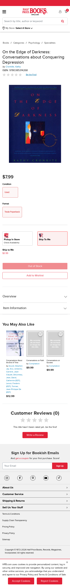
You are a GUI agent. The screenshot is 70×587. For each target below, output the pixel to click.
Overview (9, 296)
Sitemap (6, 539)
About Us (7, 487)
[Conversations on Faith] (35, 344)
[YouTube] (46, 478)
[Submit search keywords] (63, 21)
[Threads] (32, 478)
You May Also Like (18, 324)
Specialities (50, 42)
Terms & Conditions (11, 514)
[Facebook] (19, 478)
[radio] (17, 238)
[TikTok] (59, 478)
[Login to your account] (59, 11)
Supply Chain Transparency (14, 520)
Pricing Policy (8, 526)
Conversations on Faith (35, 360)
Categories (18, 42)
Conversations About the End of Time (14, 361)
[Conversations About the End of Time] (15, 344)
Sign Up (59, 466)
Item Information (14, 308)
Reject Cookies (49, 581)
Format (5, 203)
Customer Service (12, 494)
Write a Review (35, 435)
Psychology (34, 42)
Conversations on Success (53, 361)
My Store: (10, 28)
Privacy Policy (8, 533)
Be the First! (31, 74)
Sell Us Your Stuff (12, 507)
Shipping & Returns (13, 500)
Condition (6, 184)
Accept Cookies (21, 581)
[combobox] (35, 21)
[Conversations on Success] (55, 344)
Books (6, 42)
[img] (12, 75)
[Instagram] (6, 478)
